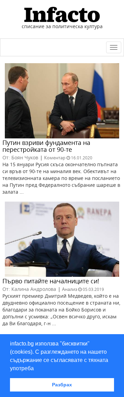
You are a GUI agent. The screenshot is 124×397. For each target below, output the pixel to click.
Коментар (54, 158)
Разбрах (62, 384)
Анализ (69, 289)
